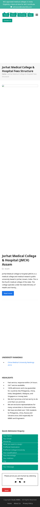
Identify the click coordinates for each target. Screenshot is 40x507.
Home (4, 74)
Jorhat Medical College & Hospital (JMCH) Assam (19, 260)
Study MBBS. (16, 500)
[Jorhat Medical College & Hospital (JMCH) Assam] (20, 168)
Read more (8, 293)
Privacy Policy (28, 503)
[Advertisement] (20, 42)
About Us (17, 503)
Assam (7, 269)
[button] (37, 15)
